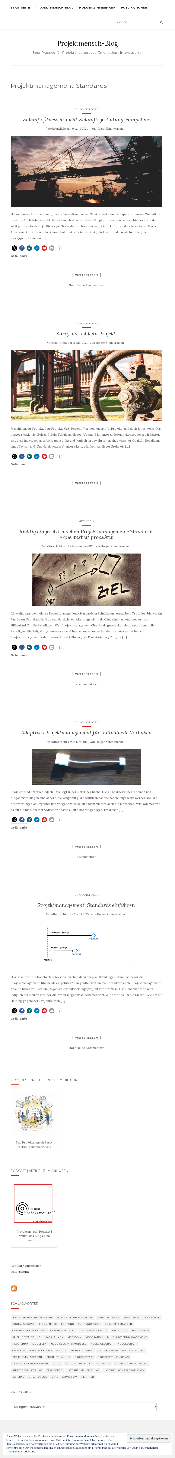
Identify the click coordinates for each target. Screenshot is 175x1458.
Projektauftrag (81, 1350)
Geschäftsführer (63, 1330)
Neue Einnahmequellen (29, 1343)
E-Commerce (48, 1324)
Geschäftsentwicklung (29, 1330)
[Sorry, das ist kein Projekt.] (86, 385)
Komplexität (140, 1330)
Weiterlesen (86, 275)
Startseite (20, 7)
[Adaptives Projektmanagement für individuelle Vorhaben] (86, 767)
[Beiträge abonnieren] (14, 1288)
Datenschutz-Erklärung (20, 1451)
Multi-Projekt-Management (127, 1337)
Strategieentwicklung (131, 1363)
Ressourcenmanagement (30, 1363)
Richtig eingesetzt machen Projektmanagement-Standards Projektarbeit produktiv (86, 534)
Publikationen (134, 7)
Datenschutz (20, 1272)
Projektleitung (133, 1350)
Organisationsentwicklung (32, 1350)
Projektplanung (58, 1357)
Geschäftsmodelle (93, 1330)
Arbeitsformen (108, 1317)
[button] (14, 248)
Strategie (104, 1363)
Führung (67, 1324)
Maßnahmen (54, 1337)
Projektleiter (108, 1350)
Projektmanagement (27, 1357)
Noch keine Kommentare (86, 285)
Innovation (119, 1330)
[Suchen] (161, 22)
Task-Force (54, 1370)
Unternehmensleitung (83, 1370)
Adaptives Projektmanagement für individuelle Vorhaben (86, 732)
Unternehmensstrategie (30, 1376)
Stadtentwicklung (79, 1363)
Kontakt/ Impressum (26, 1266)
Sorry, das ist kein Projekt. (86, 333)
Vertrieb (88, 1376)
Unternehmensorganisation (124, 1370)
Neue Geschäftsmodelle (68, 1343)
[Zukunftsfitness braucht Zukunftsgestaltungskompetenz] (86, 171)
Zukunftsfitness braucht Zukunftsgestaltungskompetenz (86, 119)
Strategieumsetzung (27, 1370)
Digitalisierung (23, 1324)
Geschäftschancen (118, 1324)
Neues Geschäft (102, 1343)
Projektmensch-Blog (54, 7)
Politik (61, 1350)
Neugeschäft (127, 1343)
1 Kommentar (86, 857)
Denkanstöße (86, 109)
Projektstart (84, 1357)
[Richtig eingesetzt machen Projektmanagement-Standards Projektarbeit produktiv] (86, 580)
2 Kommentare (86, 684)
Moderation (94, 1337)
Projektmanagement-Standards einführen (86, 905)
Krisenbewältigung (26, 1337)
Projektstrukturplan (113, 1357)
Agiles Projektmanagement (32, 1317)
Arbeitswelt (132, 1317)
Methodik (87, 521)
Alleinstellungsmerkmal (75, 1317)
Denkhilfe (152, 1317)
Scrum (57, 1363)
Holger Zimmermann (97, 7)
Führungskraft (89, 1324)
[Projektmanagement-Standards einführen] (86, 946)
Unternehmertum (64, 1376)
